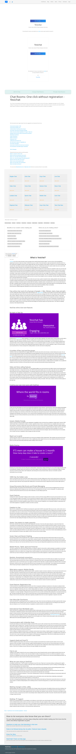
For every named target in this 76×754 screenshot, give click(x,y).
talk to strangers (13, 149)
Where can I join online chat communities (17, 162)
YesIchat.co (21, 747)
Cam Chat (57, 195)
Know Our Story (11, 734)
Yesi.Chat (14, 747)
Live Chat (57, 176)
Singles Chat (13, 176)
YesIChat (11, 261)
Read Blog (38, 77)
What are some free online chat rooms (17, 159)
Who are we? (14, 735)
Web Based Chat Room (14, 134)
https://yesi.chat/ (27, 166)
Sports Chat (28, 195)
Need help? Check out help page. (16, 739)
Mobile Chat (43, 195)
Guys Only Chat (44, 205)
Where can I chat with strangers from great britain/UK (20, 158)
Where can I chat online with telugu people (18, 156)
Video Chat (13, 186)
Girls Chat (27, 176)
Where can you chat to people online (16, 161)
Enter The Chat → (38, 20)
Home (5, 710)
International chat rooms (55, 614)
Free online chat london (14, 143)
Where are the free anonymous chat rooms (18, 155)
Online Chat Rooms (13, 136)
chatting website (40, 292)
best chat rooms (19, 338)
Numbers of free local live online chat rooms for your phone (21, 133)
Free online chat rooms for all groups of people (18, 130)
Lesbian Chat (13, 195)
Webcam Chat (29, 205)
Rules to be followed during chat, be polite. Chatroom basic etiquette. (26, 729)
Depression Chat (13, 139)
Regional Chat (13, 205)
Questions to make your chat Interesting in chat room (21, 724)
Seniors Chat (43, 186)
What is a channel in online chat (16, 153)
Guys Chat (42, 176)
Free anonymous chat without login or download (19, 146)
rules (39, 31)
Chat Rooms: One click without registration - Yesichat (17, 710)
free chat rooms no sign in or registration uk (18, 142)
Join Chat (12, 190)
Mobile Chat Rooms (13, 137)
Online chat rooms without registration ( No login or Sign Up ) (21, 131)
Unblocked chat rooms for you (15, 140)
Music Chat (58, 186)
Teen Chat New (59, 205)
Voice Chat (28, 186)
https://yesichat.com (19, 166)
